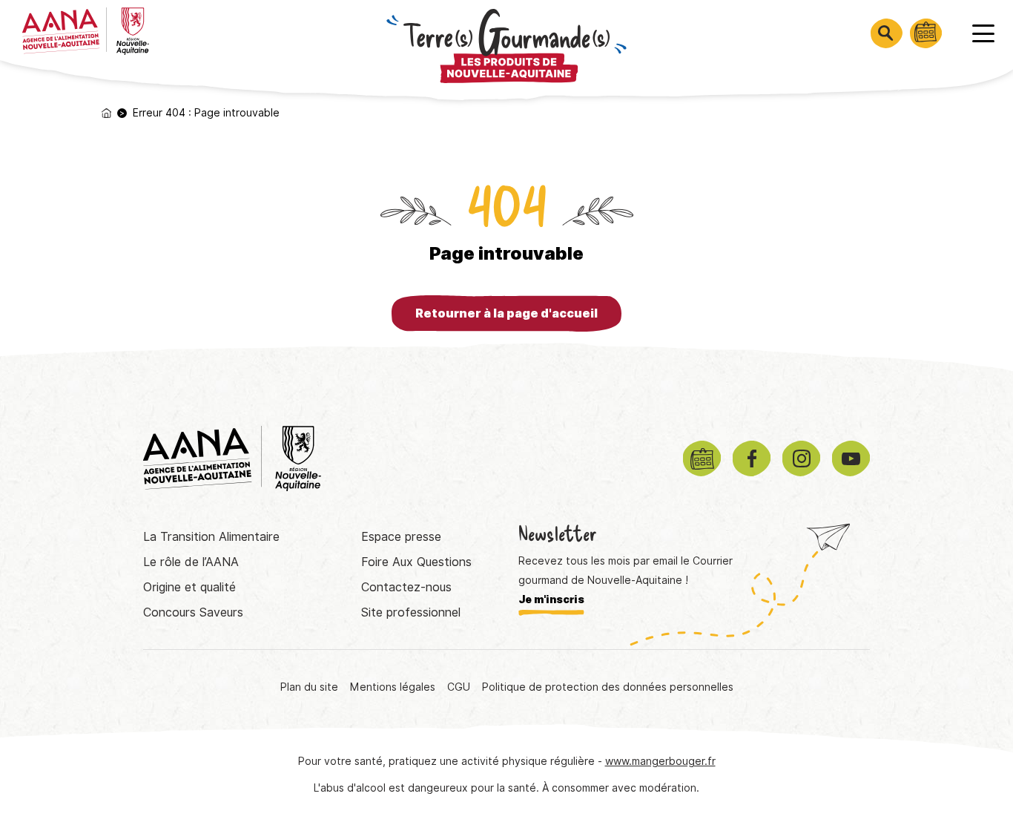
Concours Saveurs (193, 612)
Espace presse (401, 537)
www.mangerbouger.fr (660, 761)
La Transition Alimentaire (211, 537)
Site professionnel (411, 612)
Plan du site (309, 687)
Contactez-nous (406, 587)
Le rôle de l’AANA (191, 562)
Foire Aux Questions (416, 562)
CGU (458, 687)
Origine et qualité (189, 587)
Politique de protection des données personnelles (607, 687)
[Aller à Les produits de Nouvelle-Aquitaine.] (106, 113)
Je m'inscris (551, 599)
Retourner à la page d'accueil (506, 313)
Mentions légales (392, 687)
